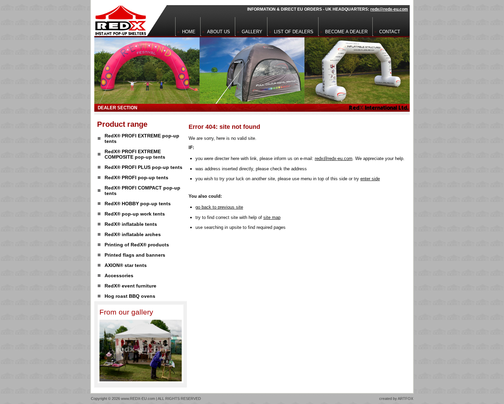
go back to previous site (219, 207)
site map (271, 217)
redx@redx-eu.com (389, 9)
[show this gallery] (140, 379)
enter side (370, 178)
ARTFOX (405, 398)
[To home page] (119, 18)
